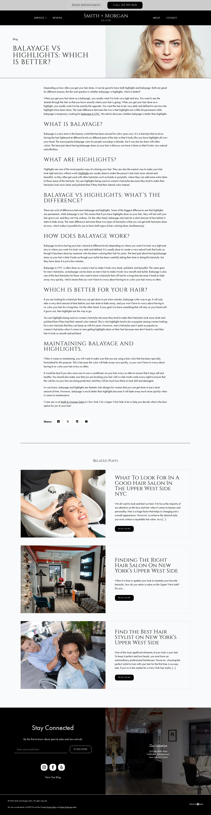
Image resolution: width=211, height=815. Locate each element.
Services (39, 17)
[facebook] (52, 767)
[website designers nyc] (196, 805)
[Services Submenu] (47, 18)
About (156, 17)
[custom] (61, 767)
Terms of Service (66, 807)
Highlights (83, 173)
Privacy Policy (51, 807)
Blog (15, 39)
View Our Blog (53, 777)
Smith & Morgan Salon (72, 402)
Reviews (57, 17)
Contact (171, 17)
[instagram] (44, 767)
